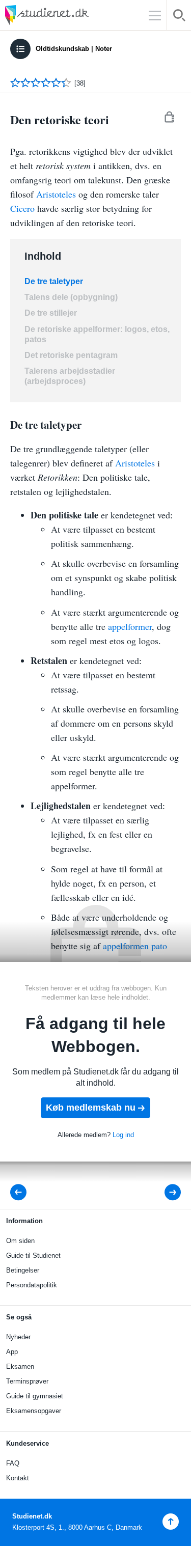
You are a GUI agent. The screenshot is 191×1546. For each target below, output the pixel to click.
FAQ (12, 1463)
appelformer (130, 626)
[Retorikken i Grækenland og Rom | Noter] (21, 1192)
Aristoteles (56, 194)
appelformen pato (135, 946)
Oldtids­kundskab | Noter (74, 48)
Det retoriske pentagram (71, 355)
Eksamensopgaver (33, 1411)
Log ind (123, 1135)
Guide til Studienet (33, 1255)
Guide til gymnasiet (34, 1396)
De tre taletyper (53, 281)
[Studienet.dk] (71, 15)
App (12, 1352)
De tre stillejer (50, 313)
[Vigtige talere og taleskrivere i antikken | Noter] (166, 1192)
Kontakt (17, 1478)
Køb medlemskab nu (90, 1107)
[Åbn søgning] (179, 17)
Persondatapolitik (31, 1285)
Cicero (22, 208)
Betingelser (22, 1270)
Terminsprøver (27, 1381)
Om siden (20, 1241)
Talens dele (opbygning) (71, 297)
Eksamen (20, 1366)
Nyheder (18, 1337)
